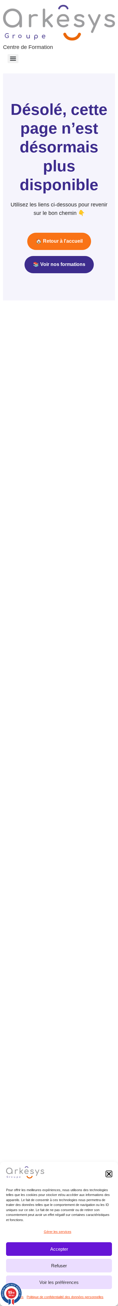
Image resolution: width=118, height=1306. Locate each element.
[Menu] (13, 58)
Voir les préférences (59, 1282)
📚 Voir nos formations (59, 264)
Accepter (59, 1249)
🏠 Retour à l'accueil (59, 241)
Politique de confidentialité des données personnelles (65, 1297)
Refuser (59, 1265)
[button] (109, 1174)
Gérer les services (57, 1231)
